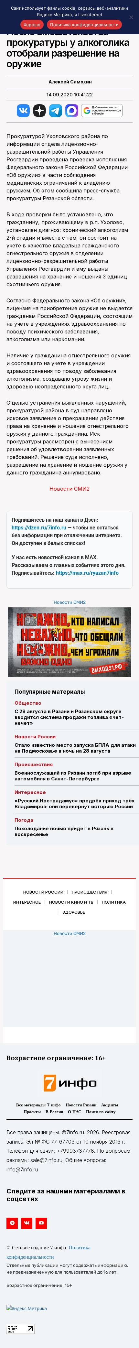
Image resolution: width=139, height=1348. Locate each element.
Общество (28, 703)
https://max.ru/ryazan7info (87, 573)
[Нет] (131, 17)
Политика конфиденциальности (84, 24)
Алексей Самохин (70, 81)
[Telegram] (12, 1223)
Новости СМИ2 (69, 488)
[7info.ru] (69, 1083)
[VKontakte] (26, 1223)
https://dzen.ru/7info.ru (39, 528)
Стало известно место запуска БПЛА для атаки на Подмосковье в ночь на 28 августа (75, 748)
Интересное (30, 792)
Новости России (35, 736)
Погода (24, 820)
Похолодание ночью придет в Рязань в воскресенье (64, 831)
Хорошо (32, 24)
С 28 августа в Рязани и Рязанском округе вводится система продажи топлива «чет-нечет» (69, 717)
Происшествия (34, 764)
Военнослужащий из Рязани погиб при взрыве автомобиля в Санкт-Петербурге (73, 776)
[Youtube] (41, 1223)
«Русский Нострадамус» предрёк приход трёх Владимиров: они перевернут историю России (74, 804)
